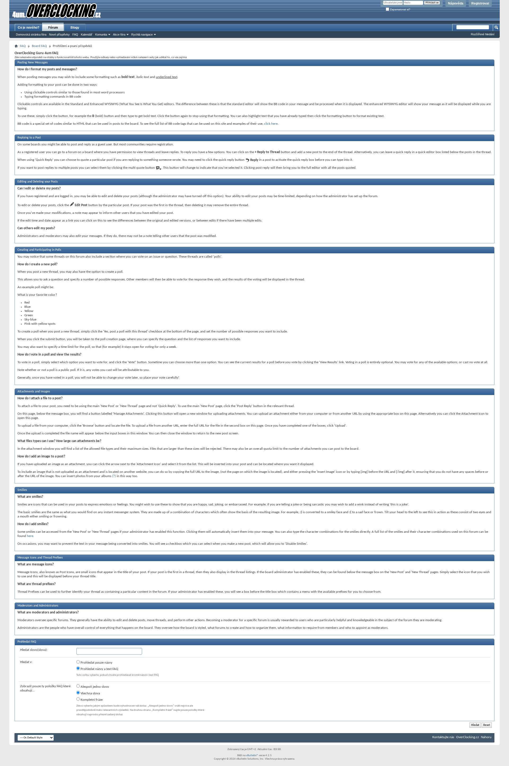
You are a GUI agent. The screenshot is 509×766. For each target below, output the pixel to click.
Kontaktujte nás (443, 737)
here (30, 536)
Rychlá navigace (142, 34)
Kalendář (86, 34)
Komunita (101, 34)
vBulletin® (252, 755)
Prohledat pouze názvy (96, 662)
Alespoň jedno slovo (94, 687)
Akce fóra (119, 34)
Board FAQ (39, 46)
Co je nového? (28, 27)
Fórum (53, 27)
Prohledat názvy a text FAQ (99, 669)
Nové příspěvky (59, 34)
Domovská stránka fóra (31, 34)
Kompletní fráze (91, 700)
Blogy (75, 27)
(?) (114, 476)
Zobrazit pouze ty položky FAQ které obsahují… (45, 688)
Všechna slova (90, 693)
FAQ (75, 34)
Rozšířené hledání (482, 34)
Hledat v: (26, 662)
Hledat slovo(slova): (33, 650)
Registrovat (480, 3)
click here (271, 123)
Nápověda (455, 3)
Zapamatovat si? (399, 9)
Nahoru (486, 737)
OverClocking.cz (467, 737)
